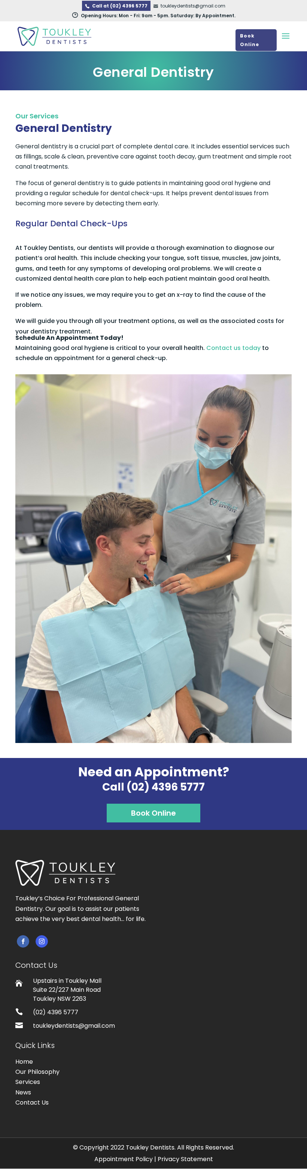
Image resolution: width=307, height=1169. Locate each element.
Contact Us (32, 1102)
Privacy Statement (185, 1159)
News (23, 1092)
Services (27, 1082)
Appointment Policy (123, 1159)
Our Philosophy (37, 1071)
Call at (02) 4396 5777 (120, 6)
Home (24, 1061)
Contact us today (233, 348)
